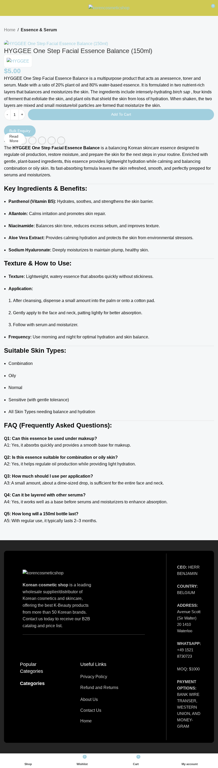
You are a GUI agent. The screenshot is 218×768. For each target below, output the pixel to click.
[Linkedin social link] (52, 141)
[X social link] (32, 141)
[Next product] (17, 37)
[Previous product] (6, 37)
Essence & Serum (39, 30)
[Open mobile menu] (6, 8)
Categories (32, 683)
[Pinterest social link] (42, 141)
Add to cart (121, 114)
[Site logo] (109, 7)
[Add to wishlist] (6, 122)
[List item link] (114, 676)
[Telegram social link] (61, 141)
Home (9, 30)
